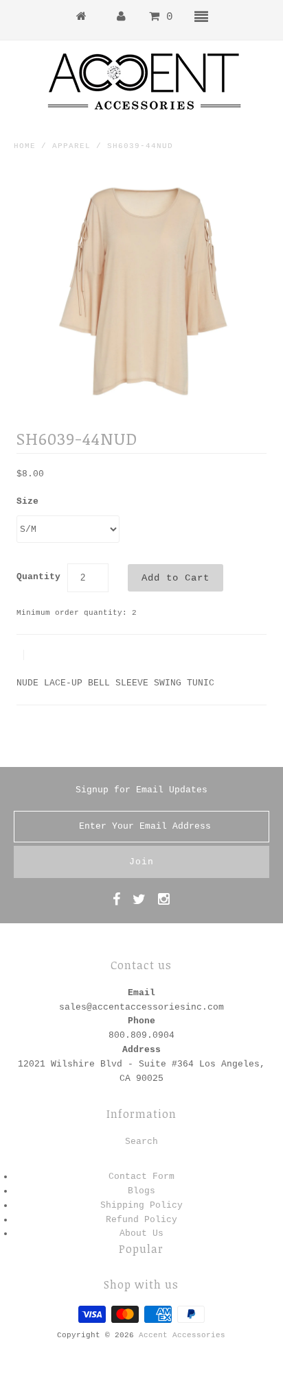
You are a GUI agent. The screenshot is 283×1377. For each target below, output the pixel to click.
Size (27, 501)
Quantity (38, 577)
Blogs (141, 1191)
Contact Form (141, 1176)
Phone (141, 1021)
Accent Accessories (182, 1335)
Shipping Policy (141, 1205)
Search (141, 1141)
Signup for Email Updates (141, 790)
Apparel (71, 146)
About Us (141, 1233)
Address (141, 1050)
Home (25, 146)
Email (141, 993)
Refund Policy (141, 1220)
